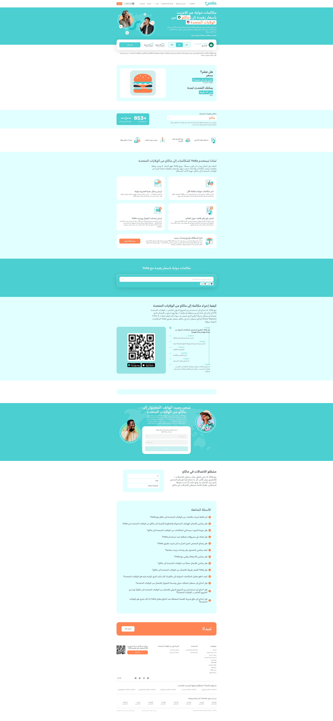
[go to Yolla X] (140, 678)
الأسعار (214, 650)
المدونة (149, 3)
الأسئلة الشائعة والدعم (192, 650)
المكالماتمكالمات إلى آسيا (189, 689)
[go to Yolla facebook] (148, 678)
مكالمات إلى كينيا (174, 650)
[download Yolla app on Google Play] (134, 365)
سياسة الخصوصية (121, 710)
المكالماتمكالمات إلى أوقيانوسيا (126, 689)
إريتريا (202, 283)
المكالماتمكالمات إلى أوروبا (209, 689)
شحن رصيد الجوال (181, 3)
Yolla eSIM (213, 662)
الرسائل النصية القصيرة (167, 3)
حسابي (119, 3)
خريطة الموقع (212, 672)
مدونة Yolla (213, 670)
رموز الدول (213, 660)
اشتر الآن (130, 45)
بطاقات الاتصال (212, 665)
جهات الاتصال (194, 652)
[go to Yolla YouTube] (136, 678)
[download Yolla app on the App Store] (148, 365)
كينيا (209, 283)
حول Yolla (213, 667)
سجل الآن (128, 629)
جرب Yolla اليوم (129, 241)
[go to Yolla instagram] (144, 678)
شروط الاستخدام (130, 710)
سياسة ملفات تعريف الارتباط (149, 710)
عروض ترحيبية (212, 655)
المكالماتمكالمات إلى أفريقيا (168, 689)
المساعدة (142, 3)
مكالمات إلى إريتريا (174, 652)
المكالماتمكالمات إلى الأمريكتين (146, 689)
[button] (129, 3)
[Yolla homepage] (210, 4)
